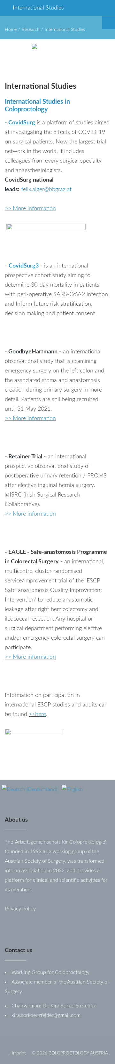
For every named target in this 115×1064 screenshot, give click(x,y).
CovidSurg (21, 123)
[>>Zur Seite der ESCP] (34, 744)
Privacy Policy (20, 908)
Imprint (19, 1053)
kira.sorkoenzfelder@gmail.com (46, 1015)
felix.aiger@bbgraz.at (46, 189)
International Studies (38, 8)
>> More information (30, 209)
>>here (37, 714)
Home (11, 29)
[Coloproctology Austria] (68, 53)
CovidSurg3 (24, 266)
